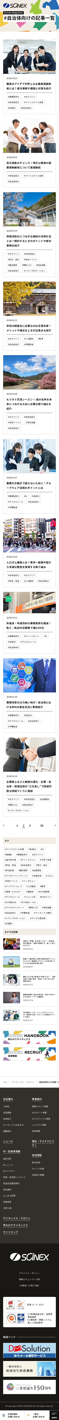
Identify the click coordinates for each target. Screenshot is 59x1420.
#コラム (49, 875)
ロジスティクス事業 (41, 1118)
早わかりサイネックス (15, 1225)
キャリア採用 (38, 1168)
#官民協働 (46, 907)
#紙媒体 (30, 891)
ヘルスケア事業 (39, 1124)
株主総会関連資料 (11, 1183)
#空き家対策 (10, 859)
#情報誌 (8, 854)
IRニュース (8, 1164)
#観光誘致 (23, 870)
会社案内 (8, 1099)
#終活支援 (9, 870)
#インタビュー (29, 880)
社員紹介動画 (38, 1174)
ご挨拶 (6, 1106)
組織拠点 (7, 1131)
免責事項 (7, 1201)
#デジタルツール (12, 896)
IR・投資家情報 (11, 1151)
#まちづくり (37, 854)
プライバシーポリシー (29, 1273)
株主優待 (7, 1189)
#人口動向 (31, 886)
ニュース (8, 1141)
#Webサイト (45, 896)
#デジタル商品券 (37, 918)
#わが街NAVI (10, 902)
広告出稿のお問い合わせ (14, 1415)
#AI (42, 849)
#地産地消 (37, 875)
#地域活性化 (26, 865)
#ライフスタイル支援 (14, 849)
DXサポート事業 (39, 1112)
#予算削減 (25, 912)
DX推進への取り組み (29, 1285)
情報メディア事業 (40, 1106)
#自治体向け (10, 912)
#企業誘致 (36, 870)
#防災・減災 (41, 865)
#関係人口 (33, 907)
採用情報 (37, 1155)
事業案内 (37, 1099)
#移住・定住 (10, 865)
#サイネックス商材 (42, 912)
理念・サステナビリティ (43, 1143)
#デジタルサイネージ (14, 907)
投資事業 (36, 1131)
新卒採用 (36, 1162)
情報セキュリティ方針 (29, 1279)
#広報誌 (8, 923)
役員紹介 (7, 1118)
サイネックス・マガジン (16, 1218)
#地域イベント (11, 880)
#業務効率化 (22, 854)
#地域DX (32, 849)
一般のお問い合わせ (39, 1415)
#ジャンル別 (30, 896)
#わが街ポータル (28, 902)
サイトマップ (10, 1232)
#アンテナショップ (13, 886)
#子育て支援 (45, 859)
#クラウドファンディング (16, 875)
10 (41, 825)
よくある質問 (9, 1195)
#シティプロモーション (15, 918)
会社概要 (7, 1112)
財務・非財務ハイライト (14, 1177)
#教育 (42, 886)
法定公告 (7, 1207)
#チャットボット (28, 859)
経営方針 (7, 1158)
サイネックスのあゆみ (13, 1124)
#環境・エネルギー (13, 891)
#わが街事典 (43, 891)
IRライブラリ (9, 1171)
